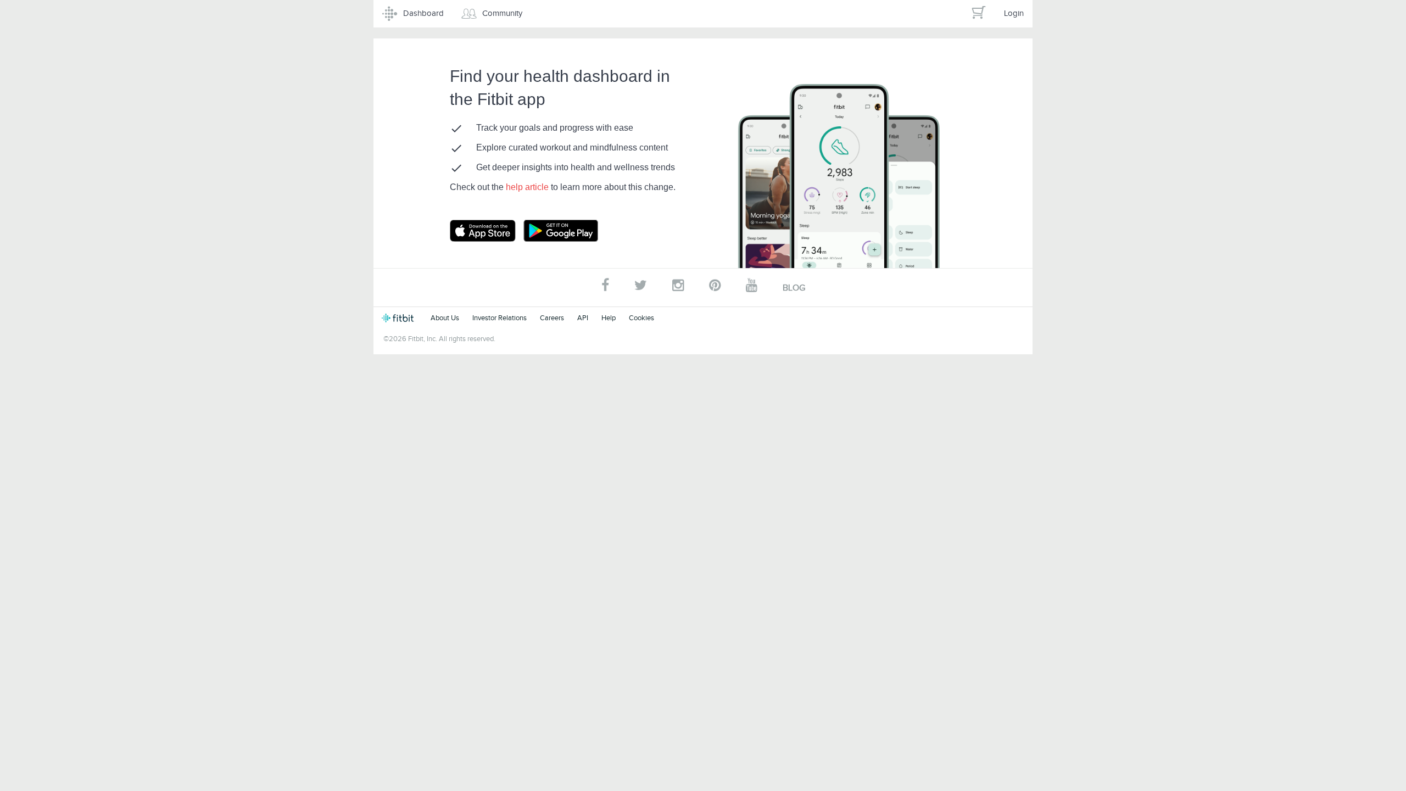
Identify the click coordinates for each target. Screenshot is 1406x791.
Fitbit (399, 318)
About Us (445, 318)
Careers (552, 318)
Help (608, 318)
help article (528, 187)
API (582, 318)
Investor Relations (499, 318)
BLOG (794, 288)
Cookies (641, 318)
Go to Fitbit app (494, 231)
